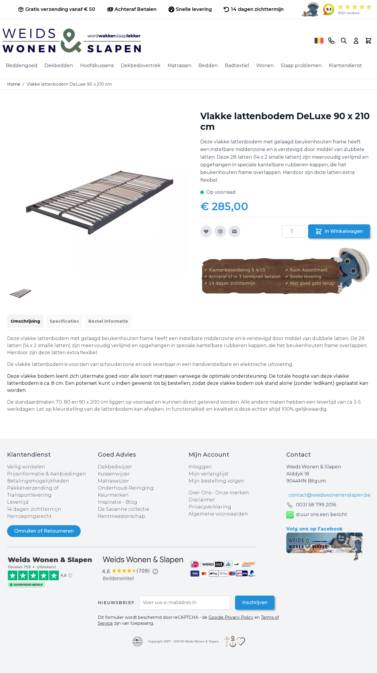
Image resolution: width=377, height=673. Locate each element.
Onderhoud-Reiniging (126, 488)
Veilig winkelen (26, 467)
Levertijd (18, 502)
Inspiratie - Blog (117, 502)
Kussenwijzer (114, 474)
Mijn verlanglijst (208, 474)
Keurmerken (113, 495)
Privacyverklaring (209, 507)
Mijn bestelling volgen (216, 481)
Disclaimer (201, 500)
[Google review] (143, 568)
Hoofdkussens (97, 65)
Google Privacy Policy (231, 617)
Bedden (208, 65)
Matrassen (179, 65)
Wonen (265, 65)
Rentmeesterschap (121, 516)
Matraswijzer (113, 481)
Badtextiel (237, 65)
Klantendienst (345, 65)
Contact (298, 454)
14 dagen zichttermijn (34, 509)
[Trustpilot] (52, 571)
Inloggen (200, 467)
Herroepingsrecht (29, 516)
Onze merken (232, 492)
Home (13, 84)
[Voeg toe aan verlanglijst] (206, 231)
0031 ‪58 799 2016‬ (316, 505)
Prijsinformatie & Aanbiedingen (46, 474)
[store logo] (156, 41)
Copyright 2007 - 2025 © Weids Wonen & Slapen (183, 641)
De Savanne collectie (123, 509)
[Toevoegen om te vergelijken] (220, 231)
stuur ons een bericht (321, 514)
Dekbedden (58, 65)
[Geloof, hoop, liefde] (234, 641)
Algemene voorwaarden (218, 514)
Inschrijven (254, 602)
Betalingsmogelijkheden (38, 481)
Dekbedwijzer (115, 467)
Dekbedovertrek (141, 65)
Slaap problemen (301, 65)
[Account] (356, 40)
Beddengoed (21, 65)
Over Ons (199, 492)
